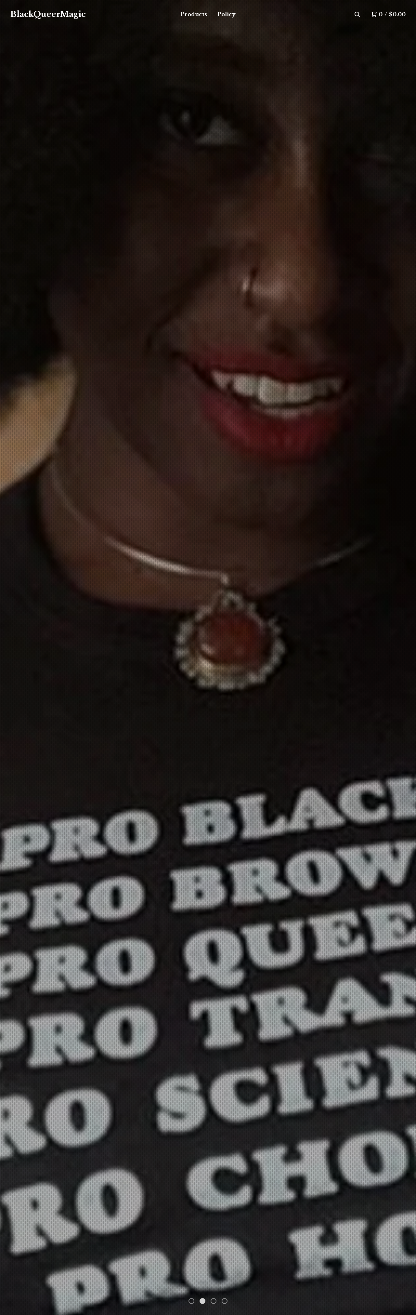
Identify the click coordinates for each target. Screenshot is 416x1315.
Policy (226, 14)
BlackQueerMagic (48, 14)
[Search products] (357, 14)
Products (194, 14)
